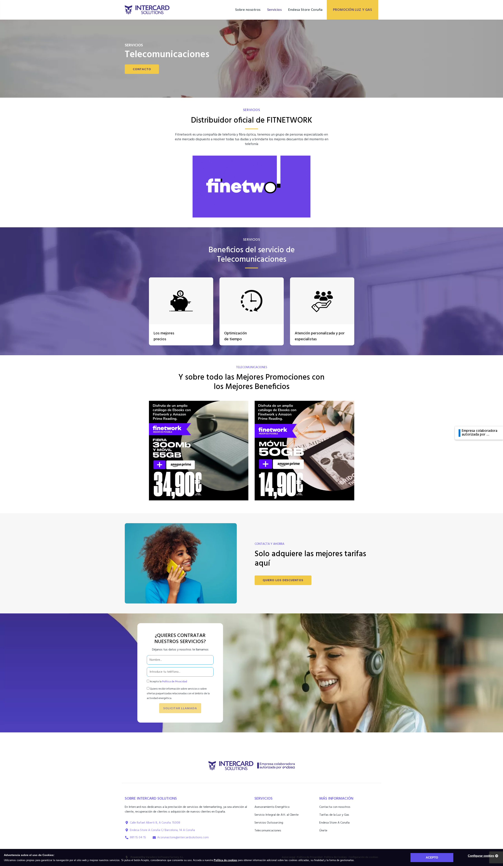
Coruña (190, 830)
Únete (323, 830)
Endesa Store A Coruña (334, 822)
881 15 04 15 (138, 837)
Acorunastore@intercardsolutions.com (183, 837)
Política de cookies (225, 860)
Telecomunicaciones (267, 830)
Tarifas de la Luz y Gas (334, 814)
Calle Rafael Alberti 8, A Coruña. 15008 (155, 822)
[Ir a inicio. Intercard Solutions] (147, 10)
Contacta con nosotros (334, 807)
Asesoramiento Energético (272, 807)
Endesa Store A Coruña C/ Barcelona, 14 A (158, 830)
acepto (432, 857)
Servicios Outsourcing (268, 822)
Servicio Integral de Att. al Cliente (276, 814)
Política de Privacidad (174, 682)
